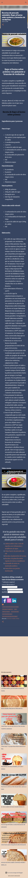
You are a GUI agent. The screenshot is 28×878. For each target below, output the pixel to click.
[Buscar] (26, 2)
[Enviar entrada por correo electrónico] (3, 605)
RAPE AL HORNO (6, 611)
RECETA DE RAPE (15, 611)
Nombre (4, 589)
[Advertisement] (14, 653)
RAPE (15, 609)
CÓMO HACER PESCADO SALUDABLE (10, 606)
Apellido (5, 592)
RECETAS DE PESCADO (7, 614)
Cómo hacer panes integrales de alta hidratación (13, 844)
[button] (3, 25)
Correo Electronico (8, 584)
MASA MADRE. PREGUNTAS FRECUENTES (11, 708)
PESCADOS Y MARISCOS (7, 609)
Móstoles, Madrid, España (13, 618)
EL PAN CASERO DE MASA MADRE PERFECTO (12, 806)
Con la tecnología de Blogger (15, 872)
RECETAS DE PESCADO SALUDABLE (9, 616)
